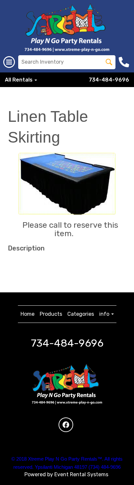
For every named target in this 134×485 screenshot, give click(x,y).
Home (27, 314)
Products (51, 314)
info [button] (105, 314)
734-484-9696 (109, 80)
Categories (80, 314)
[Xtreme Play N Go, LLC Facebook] (66, 424)
